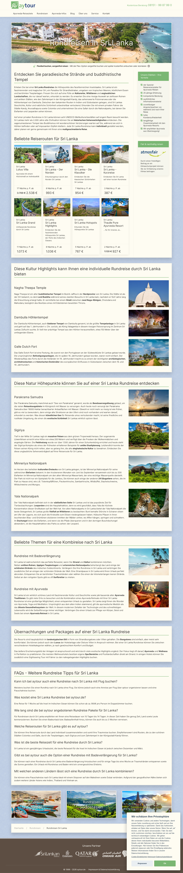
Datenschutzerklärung (164, 857)
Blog (72, 13)
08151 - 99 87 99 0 (160, 5)
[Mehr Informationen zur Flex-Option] (148, 66)
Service (95, 13)
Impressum (152, 857)
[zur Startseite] (23, 5)
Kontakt (106, 13)
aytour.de (81, 869)
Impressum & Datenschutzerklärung (104, 869)
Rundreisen (42, 13)
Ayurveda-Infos (59, 13)
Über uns (83, 13)
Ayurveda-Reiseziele (23, 13)
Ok (165, 863)
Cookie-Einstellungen (139, 857)
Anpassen (142, 863)
